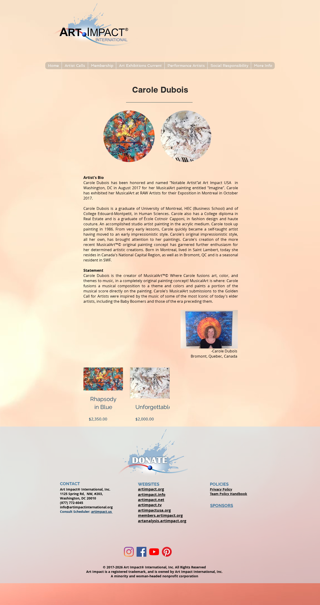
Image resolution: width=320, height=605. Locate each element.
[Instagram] (129, 552)
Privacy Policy (221, 489)
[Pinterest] (167, 552)
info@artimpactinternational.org (86, 507)
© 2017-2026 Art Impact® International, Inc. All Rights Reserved (154, 567)
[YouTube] (154, 552)
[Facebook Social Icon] (141, 552)
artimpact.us (102, 511)
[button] (75, 65)
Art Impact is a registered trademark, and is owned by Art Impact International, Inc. (154, 571)
